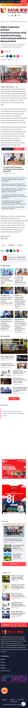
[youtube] (23, 624)
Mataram (19, 149)
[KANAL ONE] (14, 10)
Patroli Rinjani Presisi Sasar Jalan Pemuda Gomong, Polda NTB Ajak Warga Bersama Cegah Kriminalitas (7, 357)
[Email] (17, 56)
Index (14, 398)
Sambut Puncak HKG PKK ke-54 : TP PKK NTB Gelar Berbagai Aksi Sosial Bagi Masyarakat (13, 179)
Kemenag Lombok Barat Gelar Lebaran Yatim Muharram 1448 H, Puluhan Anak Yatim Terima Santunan (18, 547)
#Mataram (11, 245)
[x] (10, 56)
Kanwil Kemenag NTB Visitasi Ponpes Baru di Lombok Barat (13, 540)
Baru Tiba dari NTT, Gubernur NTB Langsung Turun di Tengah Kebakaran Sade (20, 380)
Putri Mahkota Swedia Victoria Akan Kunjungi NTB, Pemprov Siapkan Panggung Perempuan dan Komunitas (13, 202)
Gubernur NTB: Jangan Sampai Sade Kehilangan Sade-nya (13, 208)
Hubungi (11, 4)
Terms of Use (21, 699)
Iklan (14, 375)
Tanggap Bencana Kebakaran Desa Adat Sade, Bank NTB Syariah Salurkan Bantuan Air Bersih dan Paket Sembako (8, 364)
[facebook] (7, 56)
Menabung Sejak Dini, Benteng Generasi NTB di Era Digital (7, 280)
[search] (9, 15)
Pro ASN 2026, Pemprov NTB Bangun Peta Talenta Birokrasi (13, 169)
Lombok (2, 367)
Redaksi (5, 4)
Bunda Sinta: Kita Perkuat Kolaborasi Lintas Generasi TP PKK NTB (18, 595)
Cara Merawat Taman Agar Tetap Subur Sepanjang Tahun (18, 555)
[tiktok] (15, 624)
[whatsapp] (14, 56)
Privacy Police (14, 701)
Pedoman (3, 668)
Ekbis (14, 559)
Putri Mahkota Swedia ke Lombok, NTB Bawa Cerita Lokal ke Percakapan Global (14, 184)
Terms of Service (18, 4)
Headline (12, 1)
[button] (12, 66)
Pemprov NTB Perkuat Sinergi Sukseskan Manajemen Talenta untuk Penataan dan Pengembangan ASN (13, 345)
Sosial (7, 21)
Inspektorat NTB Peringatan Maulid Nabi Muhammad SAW (19, 372)
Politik (13, 589)
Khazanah (6, 542)
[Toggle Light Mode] (12, 15)
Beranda (2, 21)
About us (4, 699)
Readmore (13, 564)
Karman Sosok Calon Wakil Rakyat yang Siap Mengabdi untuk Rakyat (18, 586)
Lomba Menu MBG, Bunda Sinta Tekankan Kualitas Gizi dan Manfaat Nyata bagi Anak (20, 389)
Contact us (12, 699)
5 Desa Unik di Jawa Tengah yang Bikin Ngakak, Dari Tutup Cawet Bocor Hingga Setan (17, 577)
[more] (21, 56)
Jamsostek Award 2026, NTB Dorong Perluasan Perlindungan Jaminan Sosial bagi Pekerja (14, 196)
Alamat (2, 662)
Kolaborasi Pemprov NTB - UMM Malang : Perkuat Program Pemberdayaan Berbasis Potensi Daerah (14, 190)
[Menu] (16, 15)
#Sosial (20, 245)
